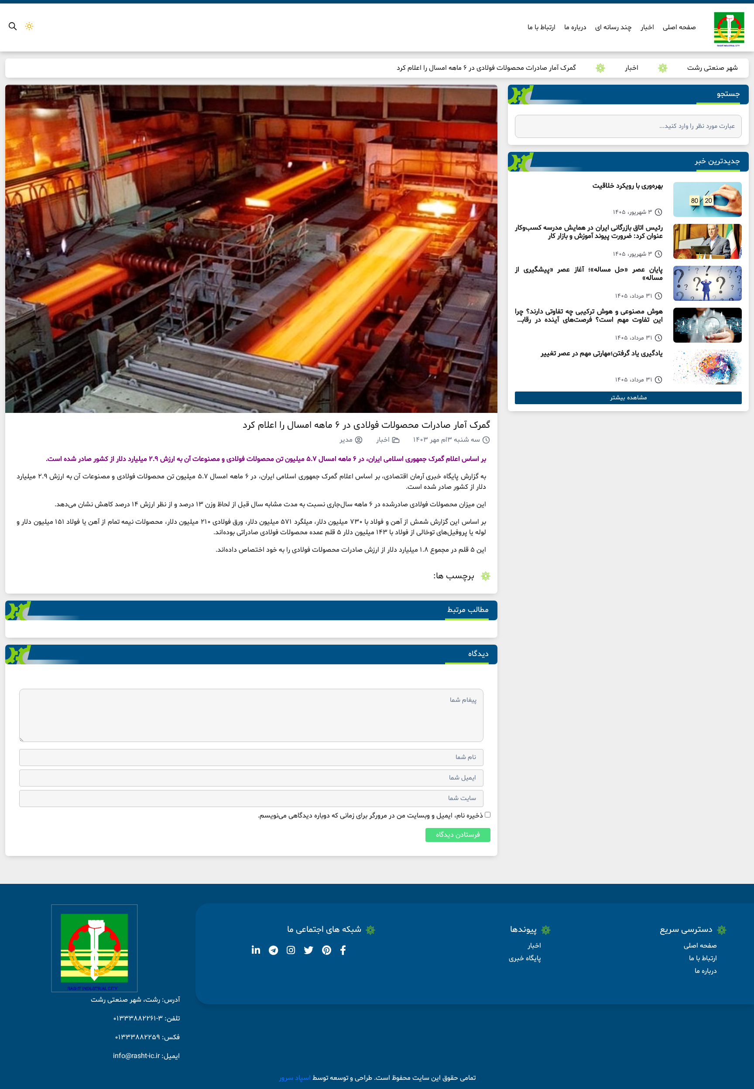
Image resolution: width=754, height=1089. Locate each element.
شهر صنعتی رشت (712, 68)
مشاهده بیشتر (628, 398)
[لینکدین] (256, 952)
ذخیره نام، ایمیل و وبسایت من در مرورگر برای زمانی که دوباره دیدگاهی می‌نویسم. (370, 816)
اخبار (647, 27)
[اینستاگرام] (289, 952)
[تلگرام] (272, 952)
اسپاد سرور (295, 1078)
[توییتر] (307, 952)
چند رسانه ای (613, 27)
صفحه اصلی (679, 27)
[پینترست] (326, 952)
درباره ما (575, 27)
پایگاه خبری (525, 958)
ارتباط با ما (541, 27)
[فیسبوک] (342, 952)
